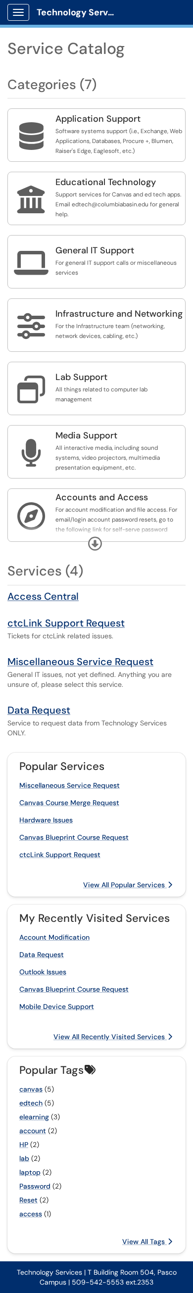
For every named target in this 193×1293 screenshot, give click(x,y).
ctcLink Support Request (66, 623)
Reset (28, 1200)
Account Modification (54, 937)
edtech (31, 1103)
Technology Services (80, 12)
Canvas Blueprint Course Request (74, 837)
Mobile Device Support (56, 1006)
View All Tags (144, 1241)
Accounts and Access (101, 497)
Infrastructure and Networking (119, 314)
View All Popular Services (125, 884)
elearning (34, 1116)
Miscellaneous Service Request (80, 661)
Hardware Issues (46, 819)
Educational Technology (105, 182)
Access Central (43, 596)
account (32, 1130)
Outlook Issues (42, 971)
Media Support (86, 435)
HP (23, 1144)
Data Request (38, 710)
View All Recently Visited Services (110, 1036)
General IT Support (94, 250)
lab (24, 1158)
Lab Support (81, 377)
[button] (95, 543)
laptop (30, 1172)
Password (34, 1186)
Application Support (98, 119)
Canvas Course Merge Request (69, 802)
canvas (31, 1089)
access (30, 1213)
